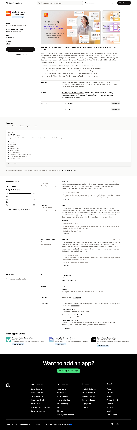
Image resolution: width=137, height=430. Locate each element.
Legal (109, 411)
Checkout (65, 93)
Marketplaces (61, 393)
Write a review (12, 209)
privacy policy (75, 306)
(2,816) (11, 37)
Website (64, 289)
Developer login (11, 424)
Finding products (37, 393)
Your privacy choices (61, 424)
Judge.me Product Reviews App (22, 338)
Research (85, 407)
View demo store (20, 54)
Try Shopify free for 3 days (68, 371)
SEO (58, 407)
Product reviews (67, 103)
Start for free (124, 3)
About (109, 389)
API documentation (88, 393)
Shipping (59, 411)
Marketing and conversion (40, 407)
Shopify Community (89, 396)
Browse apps (90, 3)
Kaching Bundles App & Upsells (65, 338)
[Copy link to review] (54, 181)
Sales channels (36, 389)
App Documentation (69, 280)
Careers (110, 393)
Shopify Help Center (89, 389)
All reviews (24, 209)
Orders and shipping (38, 400)
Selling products (37, 396)
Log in (113, 3)
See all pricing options (69, 170)
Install (20, 49)
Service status (112, 415)
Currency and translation (65, 415)
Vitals (8, 43)
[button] (26, 341)
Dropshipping (61, 389)
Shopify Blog (86, 404)
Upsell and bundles (63, 400)
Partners (110, 404)
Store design (35, 404)
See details (66, 328)
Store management (38, 411)
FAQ (63, 278)
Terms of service (25, 424)
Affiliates (110, 407)
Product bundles (67, 109)
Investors (110, 396)
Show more (66, 199)
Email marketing (62, 404)
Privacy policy (66, 275)
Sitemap (49, 424)
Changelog (77, 298)
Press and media (113, 400)
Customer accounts (76, 93)
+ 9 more (111, 39)
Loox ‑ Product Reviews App (106, 338)
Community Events (88, 400)
